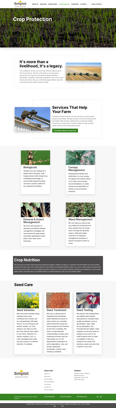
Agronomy (43, 4)
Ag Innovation (52, 4)
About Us (35, 4)
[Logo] (20, 3)
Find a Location (48, 390)
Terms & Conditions (65, 396)
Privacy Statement (49, 396)
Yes (54, 406)
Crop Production (64, 4)
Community (74, 4)
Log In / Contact (97, 4)
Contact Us (47, 387)
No (62, 406)
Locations (83, 4)
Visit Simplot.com (82, 396)
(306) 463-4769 (79, 379)
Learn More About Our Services (65, 130)
